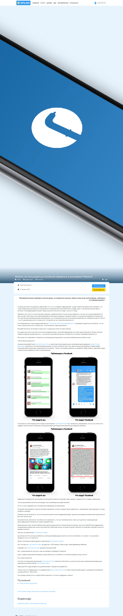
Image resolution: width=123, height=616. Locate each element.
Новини (35, 3)
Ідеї (54, 3)
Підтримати (100, 286)
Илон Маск (60, 323)
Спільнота (74, 3)
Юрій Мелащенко (26, 285)
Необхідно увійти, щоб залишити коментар (32, 603)
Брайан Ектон (70, 323)
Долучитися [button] (101, 3)
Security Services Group (42, 344)
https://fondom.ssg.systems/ (28, 583)
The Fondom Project (61, 424)
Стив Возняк (52, 323)
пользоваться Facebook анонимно (44, 591)
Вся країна (40, 279)
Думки (49, 3)
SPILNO (25, 3)
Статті (42, 3)
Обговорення (63, 3)
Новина (18, 279)
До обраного (100, 290)
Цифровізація (29, 279)
